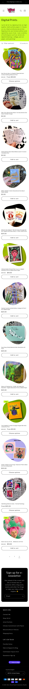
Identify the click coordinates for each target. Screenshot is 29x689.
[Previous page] (10, 557)
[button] (4, 11)
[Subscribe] (23, 596)
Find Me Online (7, 644)
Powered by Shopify (22, 685)
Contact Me (6, 614)
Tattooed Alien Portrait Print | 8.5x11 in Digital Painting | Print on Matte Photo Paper (12, 270)
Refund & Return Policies (11, 629)
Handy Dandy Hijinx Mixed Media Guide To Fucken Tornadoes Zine (13, 152)
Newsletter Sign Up (9, 655)
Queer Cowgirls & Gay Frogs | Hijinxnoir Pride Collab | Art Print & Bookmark (14, 465)
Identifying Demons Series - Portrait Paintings (12, 503)
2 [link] (19, 556)
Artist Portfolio (7, 622)
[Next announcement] (26, 2)
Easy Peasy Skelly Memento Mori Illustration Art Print (13, 348)
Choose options (14, 81)
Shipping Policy (8, 633)
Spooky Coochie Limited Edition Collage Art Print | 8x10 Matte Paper (13, 309)
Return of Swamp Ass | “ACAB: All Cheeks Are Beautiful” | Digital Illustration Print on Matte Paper (14, 387)
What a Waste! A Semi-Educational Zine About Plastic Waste (13, 191)
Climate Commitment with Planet (13, 626)
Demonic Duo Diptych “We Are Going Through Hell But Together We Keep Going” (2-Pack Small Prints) (14, 231)
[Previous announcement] (3, 2)
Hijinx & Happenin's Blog (10, 648)
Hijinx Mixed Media (11, 685)
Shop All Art (6, 618)
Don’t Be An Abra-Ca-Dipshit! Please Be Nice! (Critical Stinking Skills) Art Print (12, 74)
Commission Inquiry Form (11, 652)
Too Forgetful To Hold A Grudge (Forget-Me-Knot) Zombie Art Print (13, 426)
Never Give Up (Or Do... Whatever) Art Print (12, 541)
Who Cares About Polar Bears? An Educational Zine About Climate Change (14, 113)
